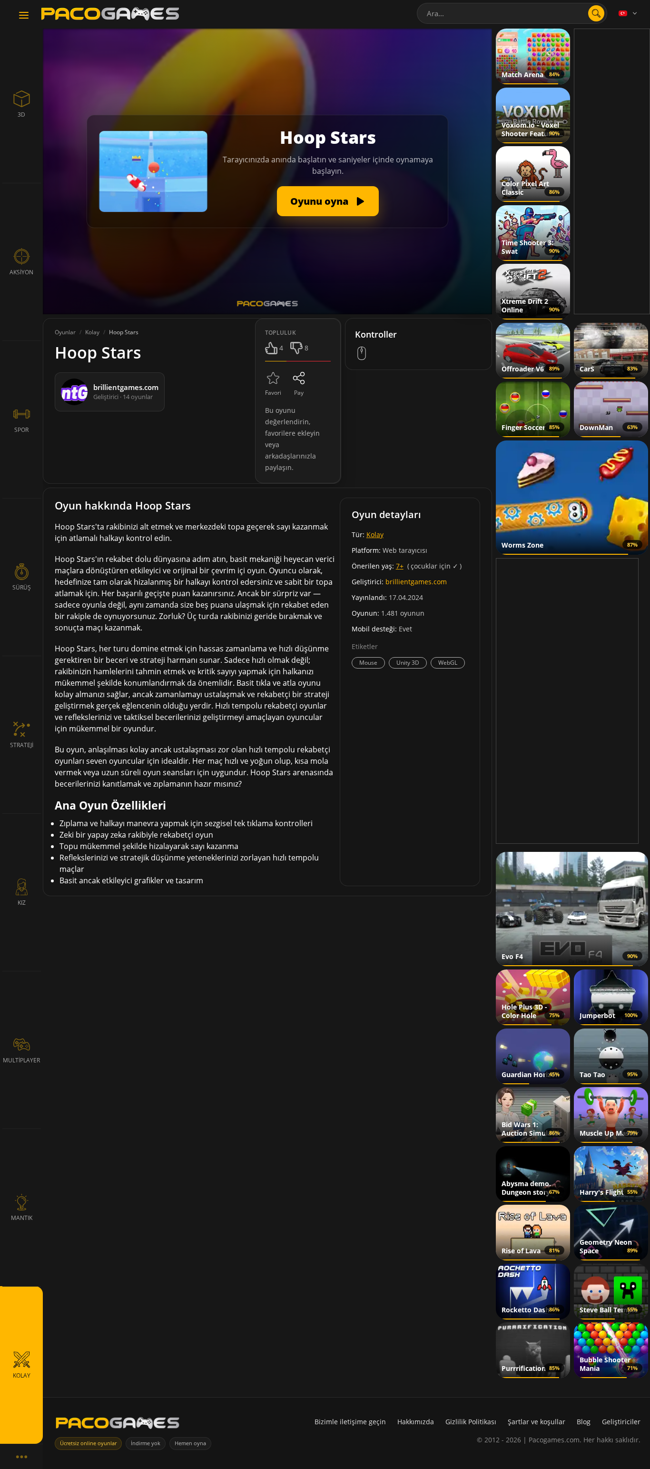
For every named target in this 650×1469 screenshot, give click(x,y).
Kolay (375, 534)
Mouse (368, 663)
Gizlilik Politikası (470, 1421)
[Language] (628, 13)
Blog (584, 1421)
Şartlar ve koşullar (536, 1421)
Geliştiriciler (621, 1421)
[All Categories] (21, 1456)
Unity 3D (407, 663)
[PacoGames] (117, 1425)
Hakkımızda (415, 1421)
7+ (400, 565)
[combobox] (512, 13)
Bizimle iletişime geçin (350, 1421)
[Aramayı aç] (596, 13)
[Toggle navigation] (23, 15)
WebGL (447, 663)
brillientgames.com (416, 581)
